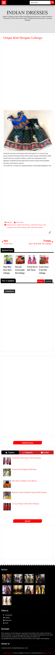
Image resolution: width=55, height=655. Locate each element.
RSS (6, 623)
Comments (29, 452)
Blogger (40, 281)
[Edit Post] (49, 233)
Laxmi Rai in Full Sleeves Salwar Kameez (26, 458)
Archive (46, 452)
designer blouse (11, 225)
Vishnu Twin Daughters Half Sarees (24, 469)
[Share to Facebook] (5, 581)
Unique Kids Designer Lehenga (22, 38)
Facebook (48, 281)
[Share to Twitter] (8, 581)
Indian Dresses (27, 12)
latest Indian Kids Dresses (34, 227)
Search (52, 2)
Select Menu (3, 2)
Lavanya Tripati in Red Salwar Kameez (25, 503)
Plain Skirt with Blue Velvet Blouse (24, 481)
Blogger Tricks (47, 653)
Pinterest (8, 620)
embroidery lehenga (36, 225)
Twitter (7, 618)
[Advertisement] (28, 25)
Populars (11, 452)
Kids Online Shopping (19, 227)
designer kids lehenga (23, 225)
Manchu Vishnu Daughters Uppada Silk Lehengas (29, 492)
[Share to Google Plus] (10, 581)
